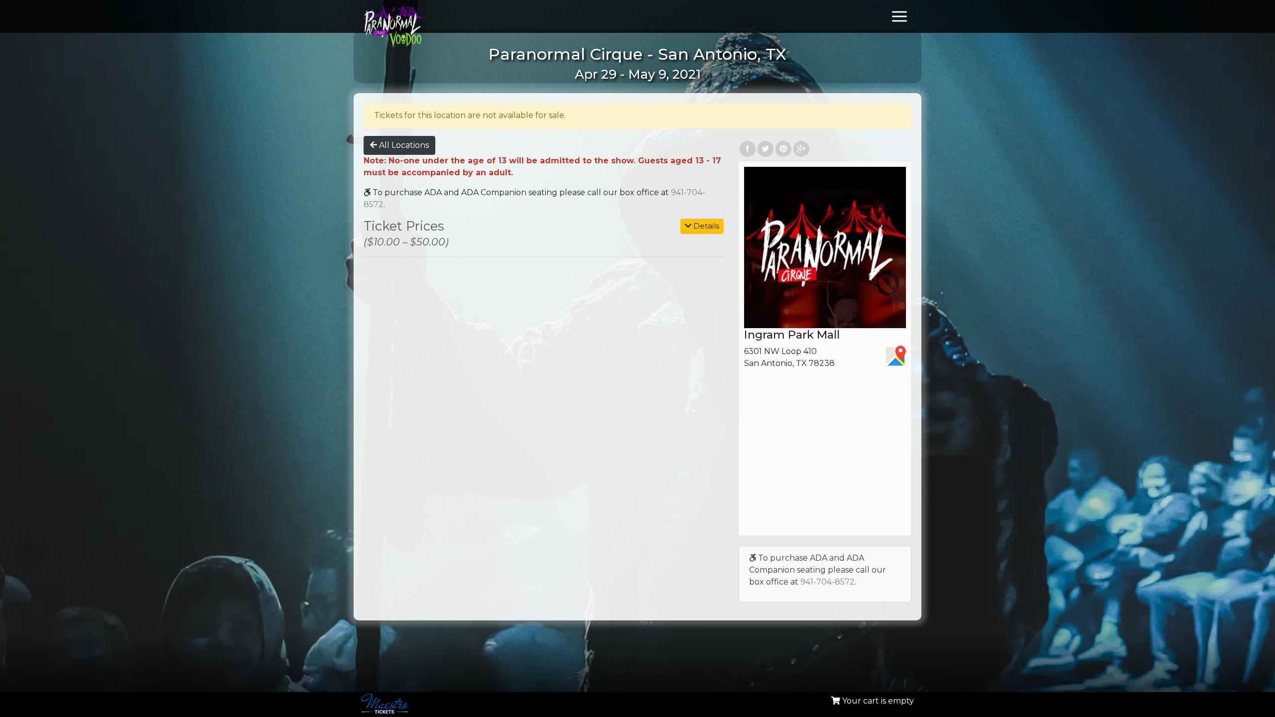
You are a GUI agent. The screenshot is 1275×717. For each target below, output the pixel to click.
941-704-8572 (827, 582)
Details (705, 226)
